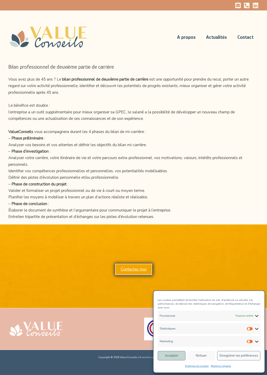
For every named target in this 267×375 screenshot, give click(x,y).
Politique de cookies (197, 366)
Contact (245, 37)
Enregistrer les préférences (238, 355)
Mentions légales (221, 366)
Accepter (171, 355)
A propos (186, 37)
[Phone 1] (247, 5)
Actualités (216, 37)
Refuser (201, 355)
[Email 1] (238, 5)
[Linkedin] (255, 5)
